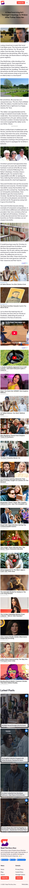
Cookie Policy (19, 872)
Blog (2, 872)
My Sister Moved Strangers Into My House (14, 725)
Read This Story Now (8, 848)
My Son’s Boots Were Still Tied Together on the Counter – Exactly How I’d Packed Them (14, 829)
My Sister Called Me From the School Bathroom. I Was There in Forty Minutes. (13, 794)
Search (3, 874)
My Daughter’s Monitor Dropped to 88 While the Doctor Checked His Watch (13, 759)
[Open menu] (27, 2)
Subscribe (21, 2)
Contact (19, 878)
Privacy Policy (19, 869)
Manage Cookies (20, 874)
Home (2, 869)
